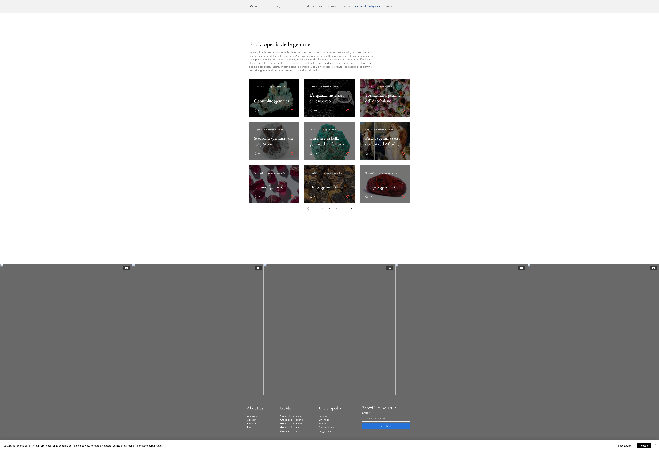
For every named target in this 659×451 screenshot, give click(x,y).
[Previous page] (308, 208)
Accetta (644, 445)
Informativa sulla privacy (149, 445)
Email (365, 412)
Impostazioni (625, 445)
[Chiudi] (655, 445)
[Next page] (351, 208)
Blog (249, 427)
